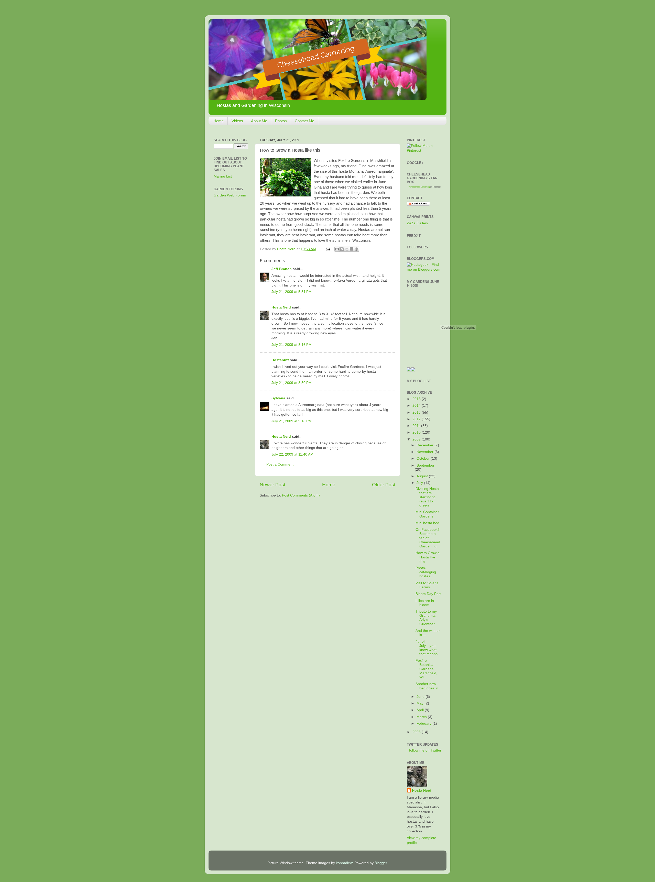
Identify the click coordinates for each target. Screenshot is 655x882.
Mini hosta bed (427, 523)
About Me (259, 121)
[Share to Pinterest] (356, 249)
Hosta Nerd (281, 307)
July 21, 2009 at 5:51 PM (291, 292)
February (424, 723)
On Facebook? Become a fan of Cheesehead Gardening (428, 538)
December (425, 445)
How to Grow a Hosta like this (428, 557)
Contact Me (304, 121)
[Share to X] (346, 249)
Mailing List (223, 176)
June (421, 697)
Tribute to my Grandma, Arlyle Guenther (426, 618)
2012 (417, 419)
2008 (417, 732)
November (425, 452)
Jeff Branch (281, 269)
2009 (417, 439)
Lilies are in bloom (425, 603)
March (422, 717)
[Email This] (337, 249)
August (423, 476)
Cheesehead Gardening (419, 187)
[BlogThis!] (341, 249)
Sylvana (278, 398)
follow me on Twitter (425, 750)
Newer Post (272, 484)
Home (218, 121)
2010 (417, 432)
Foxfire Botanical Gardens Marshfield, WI (426, 669)
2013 (417, 412)
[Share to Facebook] (351, 249)
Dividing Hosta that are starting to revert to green (427, 497)
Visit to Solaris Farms (427, 585)
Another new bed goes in (427, 686)
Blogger (381, 863)
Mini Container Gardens (427, 514)
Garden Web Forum (230, 195)
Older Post (383, 484)
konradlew (344, 863)
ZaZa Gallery (417, 223)
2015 (417, 399)
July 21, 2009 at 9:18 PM (291, 421)
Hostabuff (280, 360)
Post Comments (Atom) (301, 495)
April (421, 710)
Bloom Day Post (428, 594)
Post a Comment (279, 464)
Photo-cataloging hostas (426, 572)
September (425, 465)
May (420, 703)
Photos (281, 121)
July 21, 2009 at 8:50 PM (291, 383)
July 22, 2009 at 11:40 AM (292, 454)
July (420, 483)
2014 (417, 405)
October (424, 458)
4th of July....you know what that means (427, 648)
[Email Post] (327, 249)
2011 (416, 426)
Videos (237, 121)
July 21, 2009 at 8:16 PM (291, 345)
